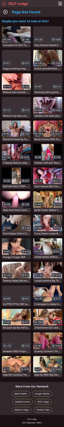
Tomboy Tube (42, 409)
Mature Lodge (22, 409)
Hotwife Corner (22, 401)
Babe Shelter (20, 393)
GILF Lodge (18, 3)
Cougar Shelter (42, 393)
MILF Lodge (43, 401)
